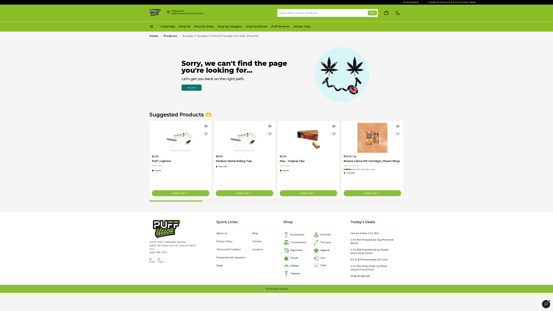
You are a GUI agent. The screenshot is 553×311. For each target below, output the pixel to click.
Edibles (294, 265)
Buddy (284, 288)
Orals (323, 265)
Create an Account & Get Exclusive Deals (443, 2)
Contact (257, 241)
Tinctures (325, 242)
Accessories (297, 234)
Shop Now (191, 88)
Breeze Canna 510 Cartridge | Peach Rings (372, 161)
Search (372, 13)
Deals (219, 265)
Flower (294, 258)
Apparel (324, 250)
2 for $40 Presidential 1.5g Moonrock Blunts (372, 241)
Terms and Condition (228, 249)
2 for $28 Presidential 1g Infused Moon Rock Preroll (369, 251)
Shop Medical (402, 2)
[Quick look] (206, 126)
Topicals (295, 273)
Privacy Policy (224, 241)
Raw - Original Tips (292, 161)
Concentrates (298, 242)
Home (153, 36)
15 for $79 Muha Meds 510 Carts (369, 259)
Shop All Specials (360, 276)
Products (170, 36)
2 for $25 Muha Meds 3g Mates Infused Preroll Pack (369, 268)
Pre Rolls (325, 234)
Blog (255, 233)
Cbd (322, 258)
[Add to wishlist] (206, 134)
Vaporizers (296, 250)
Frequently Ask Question (230, 257)
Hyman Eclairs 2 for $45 (365, 233)
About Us (221, 233)
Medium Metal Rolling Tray (234, 161)
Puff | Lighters (161, 161)
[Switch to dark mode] (398, 13)
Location (257, 249)
